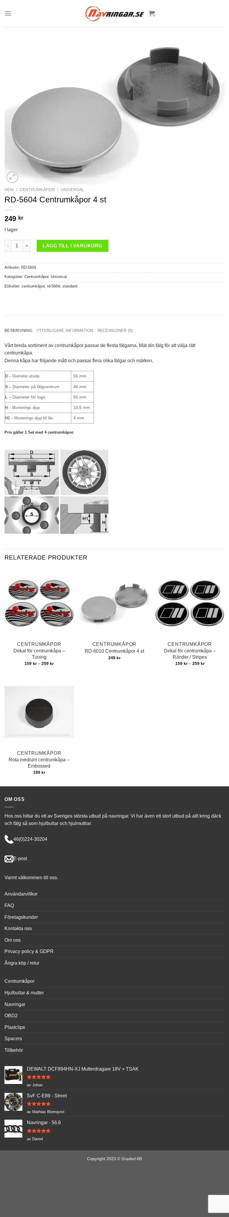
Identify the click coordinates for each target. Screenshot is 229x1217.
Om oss (12, 940)
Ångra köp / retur (21, 963)
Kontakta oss (18, 928)
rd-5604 (53, 286)
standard (69, 286)
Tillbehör (13, 1050)
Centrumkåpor (37, 190)
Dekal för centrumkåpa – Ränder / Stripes (190, 654)
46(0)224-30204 (30, 839)
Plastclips (14, 1027)
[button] (8, 13)
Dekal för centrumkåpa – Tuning (39, 654)
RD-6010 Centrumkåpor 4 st (114, 651)
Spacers (13, 1038)
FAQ (9, 905)
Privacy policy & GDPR (29, 951)
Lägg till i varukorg (72, 245)
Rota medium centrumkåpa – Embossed (39, 762)
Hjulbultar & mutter (24, 992)
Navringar (14, 1004)
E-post (20, 858)
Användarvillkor (21, 893)
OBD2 (11, 1015)
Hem (9, 190)
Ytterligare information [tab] (64, 330)
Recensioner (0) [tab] (115, 330)
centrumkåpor (33, 286)
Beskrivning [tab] (18, 330)
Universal (72, 190)
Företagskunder (21, 917)
